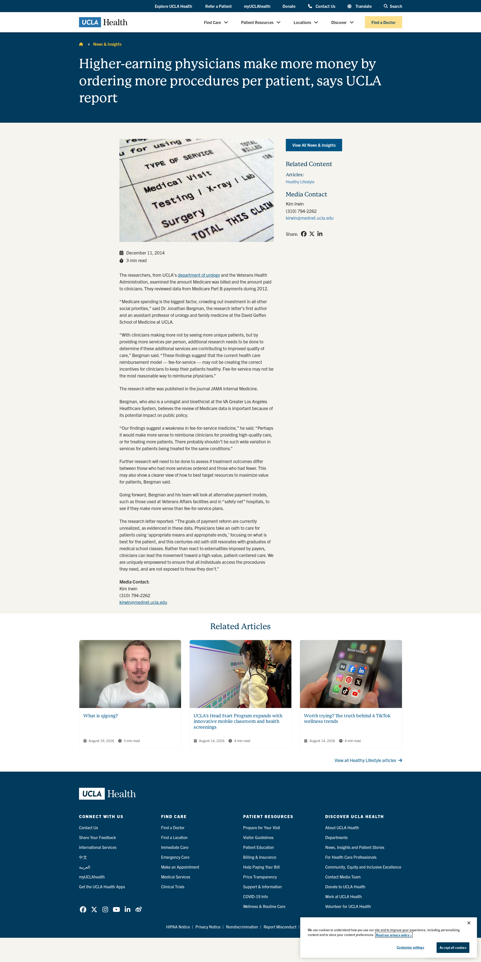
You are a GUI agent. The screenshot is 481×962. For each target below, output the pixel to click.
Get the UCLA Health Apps (102, 886)
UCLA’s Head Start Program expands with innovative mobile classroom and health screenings (238, 721)
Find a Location (174, 837)
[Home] (81, 44)
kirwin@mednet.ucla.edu (143, 602)
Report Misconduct (280, 926)
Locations (302, 22)
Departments (336, 837)
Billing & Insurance (259, 856)
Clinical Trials (172, 886)
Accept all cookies (453, 947)
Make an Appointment (180, 866)
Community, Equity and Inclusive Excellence (363, 866)
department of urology (199, 275)
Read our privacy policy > (394, 935)
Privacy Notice (207, 926)
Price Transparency (260, 876)
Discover (339, 22)
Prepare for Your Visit (261, 827)
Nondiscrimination (242, 926)
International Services (97, 847)
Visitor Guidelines (258, 837)
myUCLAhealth (257, 6)
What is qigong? (100, 715)
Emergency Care (175, 856)
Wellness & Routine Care (264, 906)
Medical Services (175, 876)
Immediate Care (174, 847)
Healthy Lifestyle (300, 181)
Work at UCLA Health (343, 896)
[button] (174, 6)
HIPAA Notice (178, 926)
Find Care (212, 22)
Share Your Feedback (97, 837)
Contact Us (325, 6)
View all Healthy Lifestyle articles (365, 760)
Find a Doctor (383, 22)
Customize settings (410, 947)
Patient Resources (257, 22)
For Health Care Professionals (350, 856)
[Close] (468, 922)
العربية (84, 866)
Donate (289, 6)
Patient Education (258, 847)
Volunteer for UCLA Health (348, 906)
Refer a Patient (218, 6)
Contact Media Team (343, 876)
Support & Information (262, 886)
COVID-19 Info (255, 896)
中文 (83, 856)
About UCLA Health (342, 827)
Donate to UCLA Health (345, 886)
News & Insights (107, 43)
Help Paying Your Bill (261, 866)
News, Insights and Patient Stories (354, 847)
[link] (303, 233)
